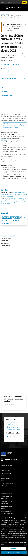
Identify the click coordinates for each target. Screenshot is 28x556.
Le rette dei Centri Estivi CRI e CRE (14, 195)
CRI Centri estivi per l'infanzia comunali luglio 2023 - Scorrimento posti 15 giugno (15, 123)
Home (2, 14)
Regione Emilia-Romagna (6, 2)
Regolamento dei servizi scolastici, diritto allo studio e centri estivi (12, 193)
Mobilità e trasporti (6, 511)
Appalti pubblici (5, 504)
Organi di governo (5, 471)
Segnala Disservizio (13, 437)
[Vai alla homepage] (7, 7)
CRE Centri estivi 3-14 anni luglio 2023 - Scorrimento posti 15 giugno (14, 126)
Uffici (2, 476)
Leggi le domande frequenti (12, 424)
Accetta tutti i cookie (14, 552)
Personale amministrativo (7, 483)
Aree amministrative (6, 473)
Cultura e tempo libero (6, 496)
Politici (2, 480)
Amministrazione (6, 466)
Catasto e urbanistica (6, 506)
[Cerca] (26, 7)
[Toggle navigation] (3, 7)
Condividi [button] (6, 64)
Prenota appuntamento (14, 429)
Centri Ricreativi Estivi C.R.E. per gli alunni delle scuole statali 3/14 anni (13, 202)
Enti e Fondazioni (5, 478)
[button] (14, 78)
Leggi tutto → (6, 223)
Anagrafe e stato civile (7, 494)
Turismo (3, 508)
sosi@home (4, 140)
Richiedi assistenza (13, 427)
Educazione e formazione (7, 513)
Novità (7, 14)
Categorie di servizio (7, 489)
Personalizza (13, 548)
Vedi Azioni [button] (15, 64)
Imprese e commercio (6, 501)
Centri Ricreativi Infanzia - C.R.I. (14, 200)
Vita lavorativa (4, 499)
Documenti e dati (5, 485)
